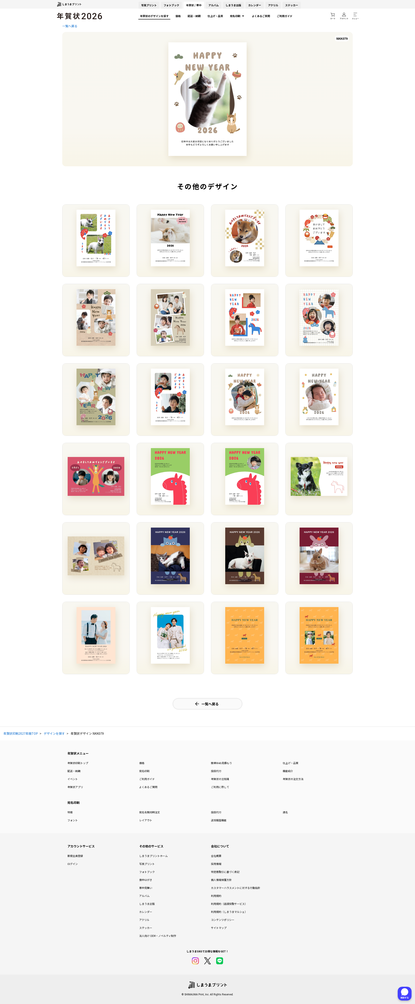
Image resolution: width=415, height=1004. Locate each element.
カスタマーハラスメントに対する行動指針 (235, 888)
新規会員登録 (75, 856)
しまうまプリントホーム (153, 856)
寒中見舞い (145, 888)
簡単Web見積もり (221, 763)
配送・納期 (194, 16)
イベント (72, 779)
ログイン (72, 864)
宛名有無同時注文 (149, 812)
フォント (72, 820)
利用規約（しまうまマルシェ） (229, 912)
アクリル (273, 5)
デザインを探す (54, 733)
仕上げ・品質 (215, 16)
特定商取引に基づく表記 (225, 872)
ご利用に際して (220, 787)
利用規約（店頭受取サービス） (229, 904)
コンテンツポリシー (222, 920)
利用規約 (216, 896)
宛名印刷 (235, 16)
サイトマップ (219, 927)
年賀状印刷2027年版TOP (20, 733)
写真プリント (147, 864)
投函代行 (216, 771)
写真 (149, 5)
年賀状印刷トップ (77, 763)
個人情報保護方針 (221, 880)
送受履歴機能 (219, 820)
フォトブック (171, 5)
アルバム (213, 5)
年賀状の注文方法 (293, 779)
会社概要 (216, 856)
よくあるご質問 (261, 16)
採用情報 (216, 864)
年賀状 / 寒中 (193, 5)
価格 (178, 16)
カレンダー (254, 5)
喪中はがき (145, 880)
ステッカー (291, 5)
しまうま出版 (233, 5)
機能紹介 (288, 771)
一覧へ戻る (69, 26)
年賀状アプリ (75, 787)
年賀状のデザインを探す (154, 16)
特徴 (70, 812)
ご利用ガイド (284, 16)
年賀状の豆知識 (220, 779)
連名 (285, 812)
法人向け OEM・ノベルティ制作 (157, 935)
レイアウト (145, 820)
